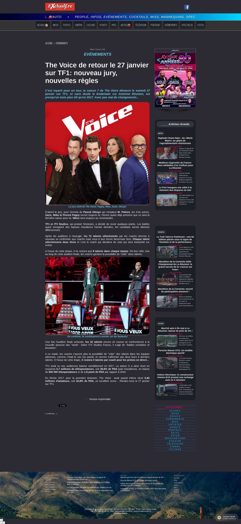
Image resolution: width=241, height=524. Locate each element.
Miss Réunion (50, 487)
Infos (56, 25)
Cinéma (78, 25)
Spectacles (187, 25)
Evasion (175, 441)
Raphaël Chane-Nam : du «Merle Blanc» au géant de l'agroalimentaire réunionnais (175, 141)
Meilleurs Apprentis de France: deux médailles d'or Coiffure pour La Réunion (175, 165)
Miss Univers (50, 482)
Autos (175, 435)
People (67, 25)
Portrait (155, 25)
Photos (176, 492)
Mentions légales (120, 513)
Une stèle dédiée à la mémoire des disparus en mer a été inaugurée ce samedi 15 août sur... (186, 199)
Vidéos (176, 490)
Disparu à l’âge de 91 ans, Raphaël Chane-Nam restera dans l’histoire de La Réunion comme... (186, 153)
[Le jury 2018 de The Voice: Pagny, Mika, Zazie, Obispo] (97, 103)
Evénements (171, 25)
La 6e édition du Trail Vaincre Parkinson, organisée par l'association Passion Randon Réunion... (186, 251)
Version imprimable (99, 399)
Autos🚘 (126, 25)
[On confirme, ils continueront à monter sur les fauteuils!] (97, 258)
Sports (103, 25)
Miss (114, 25)
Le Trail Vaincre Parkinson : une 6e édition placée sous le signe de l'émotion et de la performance (175, 239)
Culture (91, 25)
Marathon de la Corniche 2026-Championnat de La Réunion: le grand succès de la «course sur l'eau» (175, 265)
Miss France (49, 485)
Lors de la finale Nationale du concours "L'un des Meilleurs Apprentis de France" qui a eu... (186, 177)
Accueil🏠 (42, 25)
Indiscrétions (175, 438)
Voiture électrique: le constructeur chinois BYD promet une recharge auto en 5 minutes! (175, 377)
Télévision (140, 25)
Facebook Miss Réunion (50, 490)
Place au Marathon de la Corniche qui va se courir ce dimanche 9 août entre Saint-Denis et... (186, 301)
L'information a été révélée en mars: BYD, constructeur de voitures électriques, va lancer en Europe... (186, 389)
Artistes (175, 424)
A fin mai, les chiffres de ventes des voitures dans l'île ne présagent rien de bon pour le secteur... (186, 340)
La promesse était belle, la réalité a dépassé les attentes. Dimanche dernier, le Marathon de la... (186, 279)
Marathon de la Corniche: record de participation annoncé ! (175, 290)
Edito (175, 433)
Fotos (200, 25)
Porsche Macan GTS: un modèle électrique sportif (175, 351)
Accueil (49, 43)
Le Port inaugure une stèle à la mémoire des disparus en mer (175, 188)
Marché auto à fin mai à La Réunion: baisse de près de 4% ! (175, 329)
